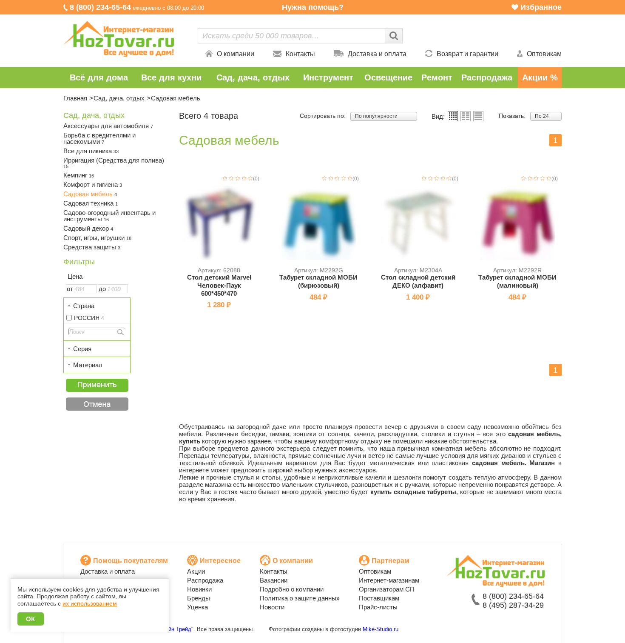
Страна (83, 305)
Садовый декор (88, 228)
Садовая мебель (90, 193)
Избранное (541, 7)
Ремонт (436, 77)
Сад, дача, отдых (253, 77)
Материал (87, 365)
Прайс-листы (378, 607)
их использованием (89, 603)
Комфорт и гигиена (92, 184)
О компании (235, 53)
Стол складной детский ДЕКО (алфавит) (418, 281)
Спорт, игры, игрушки (97, 237)
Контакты (300, 53)
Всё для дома (99, 77)
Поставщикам (379, 598)
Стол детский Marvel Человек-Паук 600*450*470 (219, 285)
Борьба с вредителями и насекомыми (99, 138)
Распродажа (486, 77)
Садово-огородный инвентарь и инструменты (109, 216)
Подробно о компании (292, 589)
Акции (196, 571)
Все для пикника (91, 150)
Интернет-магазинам (389, 580)
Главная (75, 98)
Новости (272, 607)
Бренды (198, 598)
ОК (30, 619)
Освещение (388, 77)
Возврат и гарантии (467, 53)
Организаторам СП (387, 589)
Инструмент (328, 77)
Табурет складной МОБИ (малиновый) (517, 281)
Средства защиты (91, 247)
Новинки (199, 589)
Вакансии (273, 580)
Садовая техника (90, 203)
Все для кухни (171, 77)
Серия (82, 348)
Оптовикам (544, 53)
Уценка (197, 607)
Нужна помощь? (313, 7)
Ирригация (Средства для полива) (113, 163)
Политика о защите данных (300, 598)
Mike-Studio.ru (380, 629)
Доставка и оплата (377, 53)
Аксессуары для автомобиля (108, 125)
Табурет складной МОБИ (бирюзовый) (318, 281)
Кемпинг (78, 175)
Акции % (540, 77)
